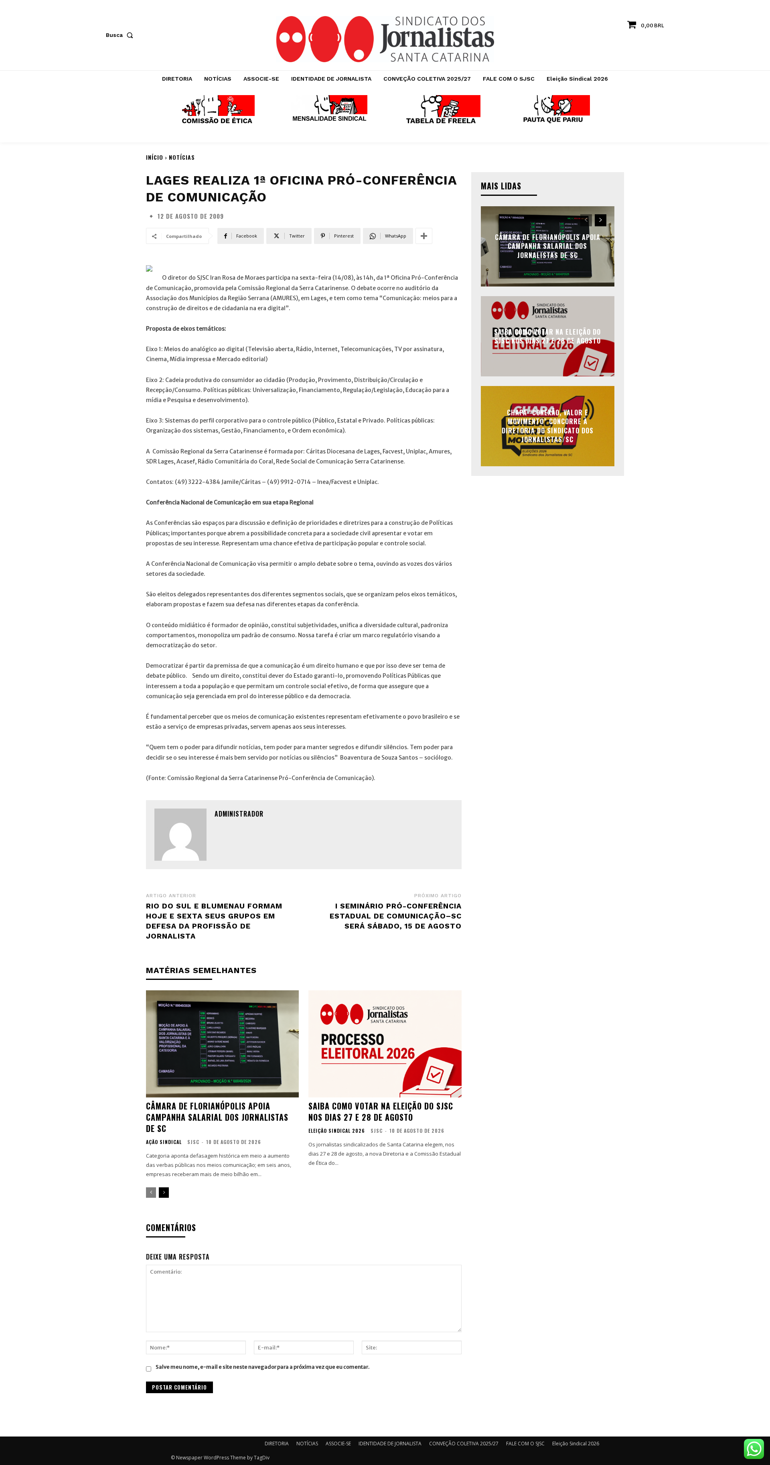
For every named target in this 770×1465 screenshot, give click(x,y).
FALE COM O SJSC (525, 1443)
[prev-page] (151, 1192)
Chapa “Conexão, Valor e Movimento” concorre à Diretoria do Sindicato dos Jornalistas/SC (548, 426)
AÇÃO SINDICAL (164, 1142)
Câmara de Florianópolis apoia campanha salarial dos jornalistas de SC (217, 1117)
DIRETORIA (277, 1443)
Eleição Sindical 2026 (336, 1130)
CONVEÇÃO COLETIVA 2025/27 (463, 1443)
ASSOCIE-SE (338, 1443)
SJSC (193, 1141)
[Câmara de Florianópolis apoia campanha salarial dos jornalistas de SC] (222, 1043)
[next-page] (164, 1192)
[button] (121, 34)
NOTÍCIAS (182, 157)
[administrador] (180, 835)
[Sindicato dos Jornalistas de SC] (385, 39)
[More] (423, 236)
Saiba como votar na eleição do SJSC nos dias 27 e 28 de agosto (380, 1111)
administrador (239, 814)
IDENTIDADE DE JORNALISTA (390, 1443)
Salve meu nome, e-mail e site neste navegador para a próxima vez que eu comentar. (262, 1366)
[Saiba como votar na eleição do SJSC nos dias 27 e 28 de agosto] (384, 1043)
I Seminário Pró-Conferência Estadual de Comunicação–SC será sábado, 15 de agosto (396, 916)
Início (154, 157)
